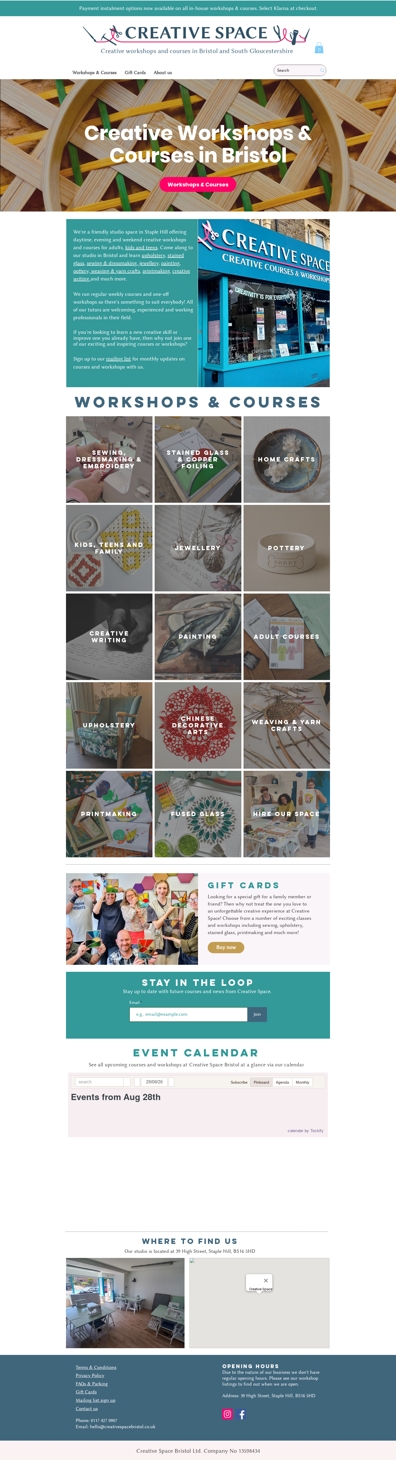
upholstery (153, 255)
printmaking (156, 271)
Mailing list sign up (95, 1400)
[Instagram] (227, 1414)
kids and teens (141, 247)
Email (134, 1002)
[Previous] (31, 145)
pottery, (82, 271)
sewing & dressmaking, (112, 263)
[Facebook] (240, 1414)
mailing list (118, 359)
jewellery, (149, 263)
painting (170, 263)
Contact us (87, 1408)
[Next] (364, 145)
